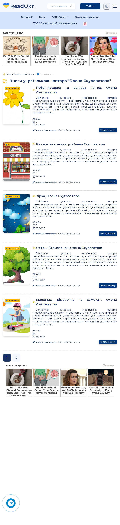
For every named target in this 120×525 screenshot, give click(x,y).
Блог (42, 17)
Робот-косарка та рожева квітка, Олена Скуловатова (76, 90)
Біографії (27, 17)
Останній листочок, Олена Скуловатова (69, 248)
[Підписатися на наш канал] (85, 24)
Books (24, 6)
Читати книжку (107, 130)
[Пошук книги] (71, 6)
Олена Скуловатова (69, 130)
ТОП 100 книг (60, 17)
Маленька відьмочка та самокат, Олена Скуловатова (76, 302)
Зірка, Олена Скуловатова (57, 196)
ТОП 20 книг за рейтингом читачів (55, 23)
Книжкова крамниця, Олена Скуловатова (70, 144)
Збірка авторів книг (87, 17)
